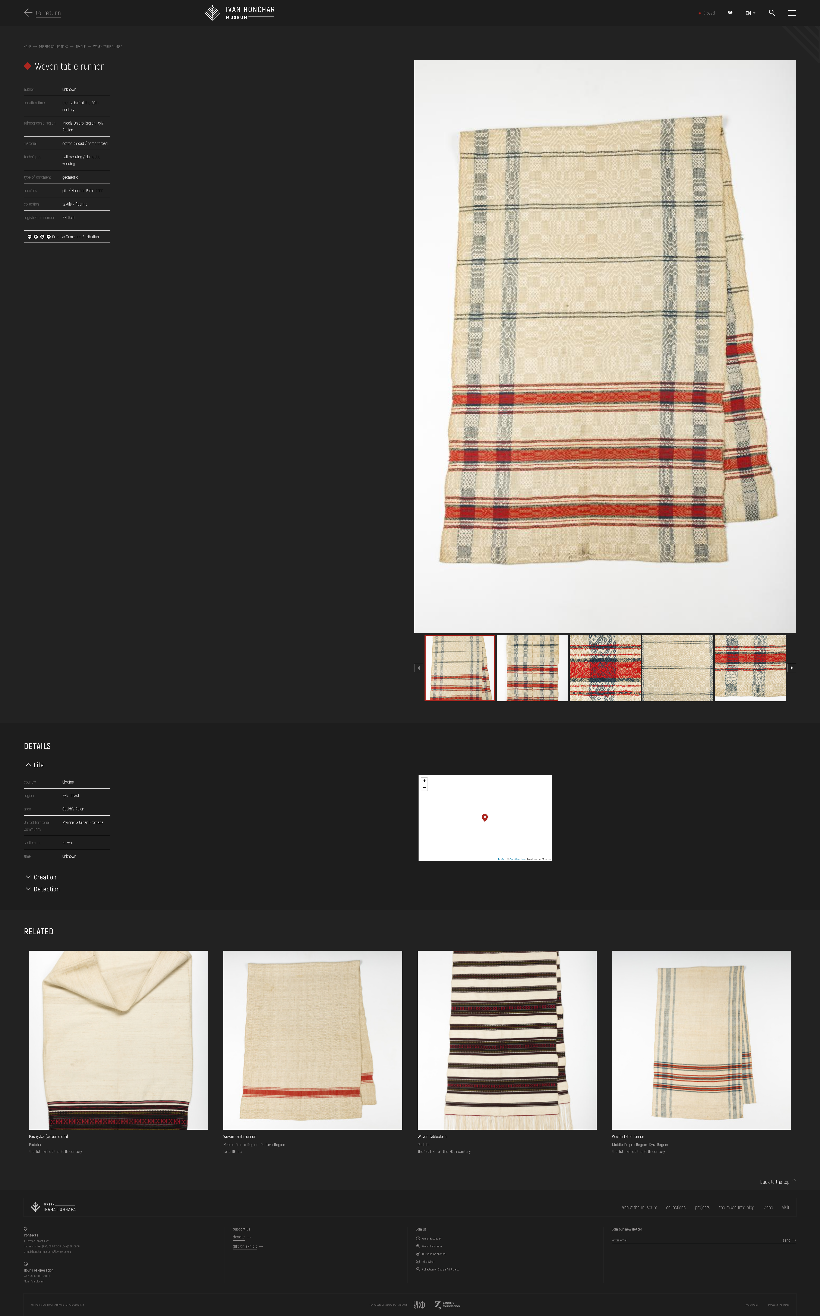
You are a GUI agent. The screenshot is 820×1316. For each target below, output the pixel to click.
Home (27, 46)
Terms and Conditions (778, 1304)
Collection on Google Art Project (440, 1269)
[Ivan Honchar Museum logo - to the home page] (351, 13)
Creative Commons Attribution (75, 236)
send (786, 1239)
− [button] (424, 787)
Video (768, 1207)
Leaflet (501, 859)
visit (785, 1207)
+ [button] (424, 781)
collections (676, 1207)
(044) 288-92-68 (51, 1246)
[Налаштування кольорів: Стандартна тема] (730, 13)
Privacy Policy (751, 1304)
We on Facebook (431, 1238)
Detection (47, 889)
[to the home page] (53, 1207)
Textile (81, 46)
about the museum (639, 1207)
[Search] (771, 12)
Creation (45, 877)
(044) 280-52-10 (71, 1246)
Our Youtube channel (434, 1254)
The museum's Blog (736, 1207)
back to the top (774, 1181)
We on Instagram (432, 1246)
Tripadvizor (428, 1261)
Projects (702, 1207)
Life (39, 764)
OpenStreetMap (518, 859)
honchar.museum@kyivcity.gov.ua (51, 1251)
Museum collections (53, 46)
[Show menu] (792, 13)
